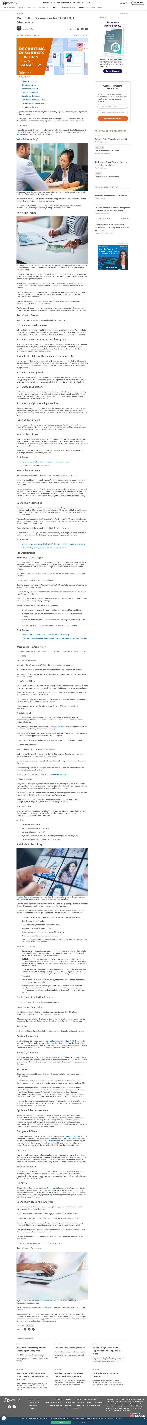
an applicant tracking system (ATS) (60, 1041)
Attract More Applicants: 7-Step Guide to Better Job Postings (45, 635)
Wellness (68, 1405)
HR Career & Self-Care (93, 1405)
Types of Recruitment (30, 92)
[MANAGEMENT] (68, 8)
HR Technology (70, 1402)
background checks (72, 1136)
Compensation (99, 1402)
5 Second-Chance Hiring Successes (70, 1347)
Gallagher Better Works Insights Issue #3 (111, 139)
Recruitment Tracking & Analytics (35, 103)
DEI (86, 1408)
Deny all (83, 1422)
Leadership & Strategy (84, 1402)
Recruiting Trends (29, 85)
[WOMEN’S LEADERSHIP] (87, 8)
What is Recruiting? (29, 81)
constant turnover (59, 774)
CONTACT (33, 1408)
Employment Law (58, 1399)
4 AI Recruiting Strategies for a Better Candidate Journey (44, 548)
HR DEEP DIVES (78, 3)
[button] (4, 1418)
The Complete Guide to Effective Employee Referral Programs (46, 462)
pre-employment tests (74, 1117)
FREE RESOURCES (49, 3)
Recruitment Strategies (31, 96)
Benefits (68, 1399)
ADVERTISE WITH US (33, 1402)
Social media (21, 897)
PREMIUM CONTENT (64, 3)
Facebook (9, 1406)
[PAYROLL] (55, 8)
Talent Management (90, 1399)
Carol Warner (30, 29)
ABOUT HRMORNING (33, 1400)
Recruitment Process (30, 88)
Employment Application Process (34, 100)
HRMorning (9, 3)
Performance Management (54, 1402)
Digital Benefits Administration (107, 177)
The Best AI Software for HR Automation (111, 196)
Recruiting (20, 13)
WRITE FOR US (33, 1405)
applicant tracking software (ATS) (48, 1301)
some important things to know (73, 544)
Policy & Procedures (56, 1405)
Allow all (61, 1422)
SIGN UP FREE (138, 3)
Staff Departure (79, 1405)
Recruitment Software (30, 107)
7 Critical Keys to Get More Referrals (36, 465)
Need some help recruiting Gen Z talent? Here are (41, 544)
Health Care (65, 1408)
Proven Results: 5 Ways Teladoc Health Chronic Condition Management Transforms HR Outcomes (112, 227)
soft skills (60, 726)
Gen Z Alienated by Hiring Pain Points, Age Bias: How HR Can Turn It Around (32, 1376)
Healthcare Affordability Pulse (107, 151)
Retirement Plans (77, 1408)
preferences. (119, 1418)
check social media (49, 1141)
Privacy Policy (103, 1418)
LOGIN (128, 3)
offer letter (50, 1188)
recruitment (21, 134)
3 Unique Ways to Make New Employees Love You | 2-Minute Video (107, 1350)
